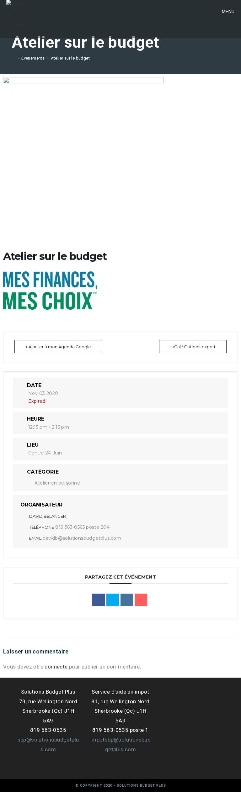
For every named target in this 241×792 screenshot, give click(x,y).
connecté (56, 666)
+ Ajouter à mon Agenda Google (58, 346)
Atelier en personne (57, 483)
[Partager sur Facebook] (98, 600)
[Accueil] (13, 58)
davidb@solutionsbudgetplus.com (82, 538)
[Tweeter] (112, 600)
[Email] (141, 600)
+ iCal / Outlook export (193, 346)
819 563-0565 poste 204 (82, 527)
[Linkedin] (126, 600)
